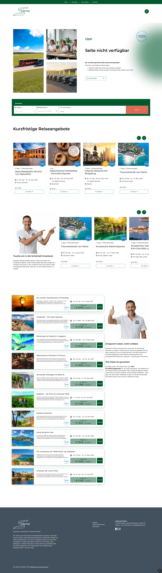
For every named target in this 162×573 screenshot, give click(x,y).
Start (66, 2)
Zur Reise (28, 191)
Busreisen (75, 2)
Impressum (95, 526)
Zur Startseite (91, 78)
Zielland (18, 107)
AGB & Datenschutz (98, 524)
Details (100, 307)
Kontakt (95, 2)
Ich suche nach (66, 107)
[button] (139, 138)
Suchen (137, 110)
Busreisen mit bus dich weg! (39, 567)
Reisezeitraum (43, 107)
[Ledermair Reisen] (21, 11)
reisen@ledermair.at (139, 525)
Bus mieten (85, 2)
